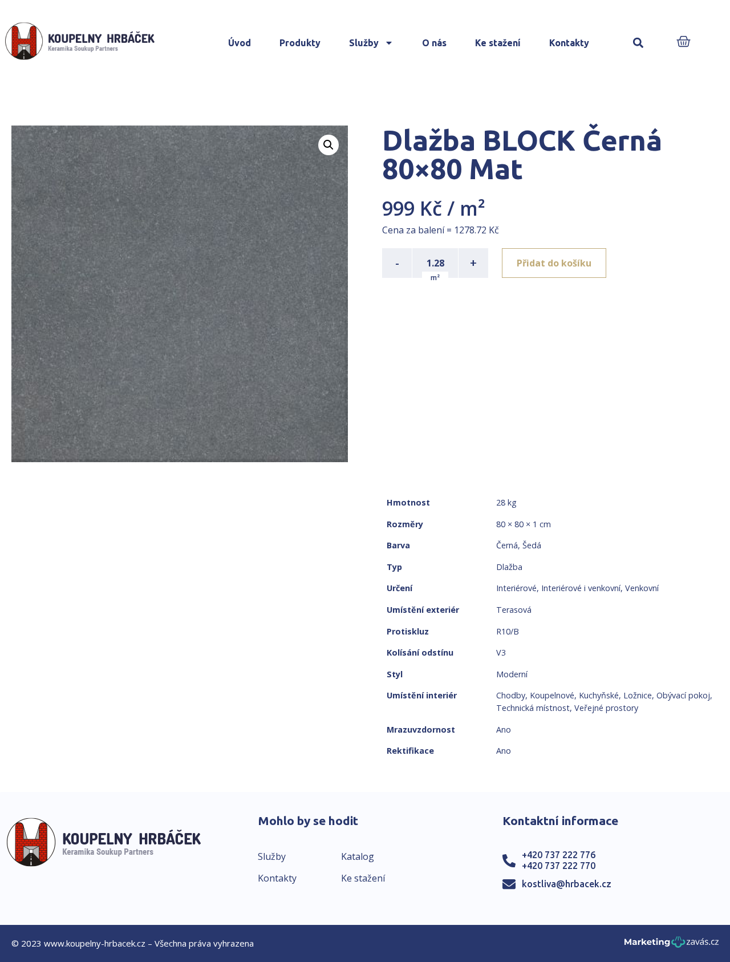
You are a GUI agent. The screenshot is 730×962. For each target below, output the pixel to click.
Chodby (510, 695)
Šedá (531, 545)
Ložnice (637, 695)
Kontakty (569, 43)
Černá (507, 545)
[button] (638, 43)
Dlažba (509, 566)
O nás (434, 43)
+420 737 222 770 (558, 865)
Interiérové (516, 588)
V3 (501, 652)
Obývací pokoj (683, 695)
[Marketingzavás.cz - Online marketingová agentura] (671, 945)
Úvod (239, 43)
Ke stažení (498, 43)
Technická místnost (533, 707)
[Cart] (683, 42)
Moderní (512, 674)
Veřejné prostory (606, 707)
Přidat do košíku (554, 263)
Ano (503, 729)
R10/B (507, 631)
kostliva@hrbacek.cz (566, 884)
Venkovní (642, 588)
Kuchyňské (599, 695)
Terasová (514, 609)
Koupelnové (552, 695)
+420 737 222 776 (558, 855)
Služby (364, 43)
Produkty (300, 43)
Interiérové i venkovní (580, 588)
